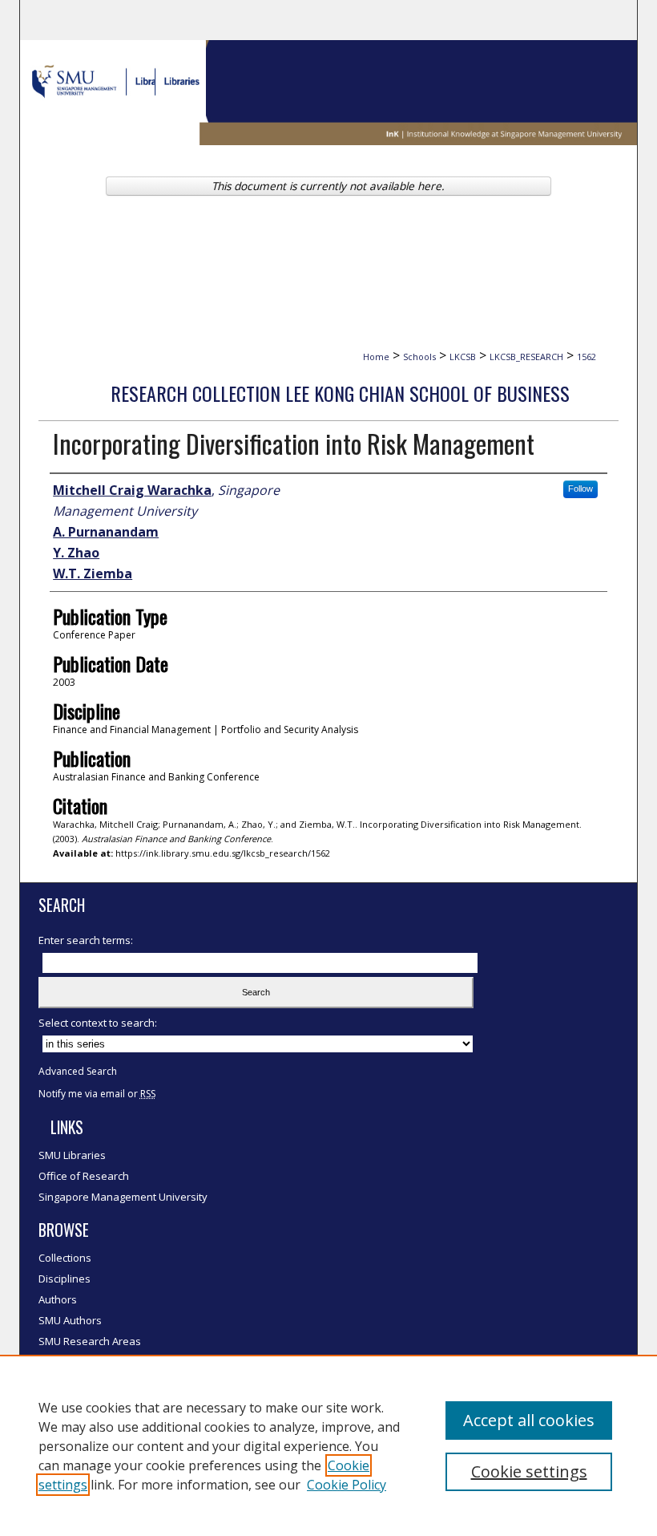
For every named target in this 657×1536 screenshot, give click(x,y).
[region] (328, 1445)
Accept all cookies (529, 1420)
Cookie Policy (346, 1484)
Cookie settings (529, 1471)
